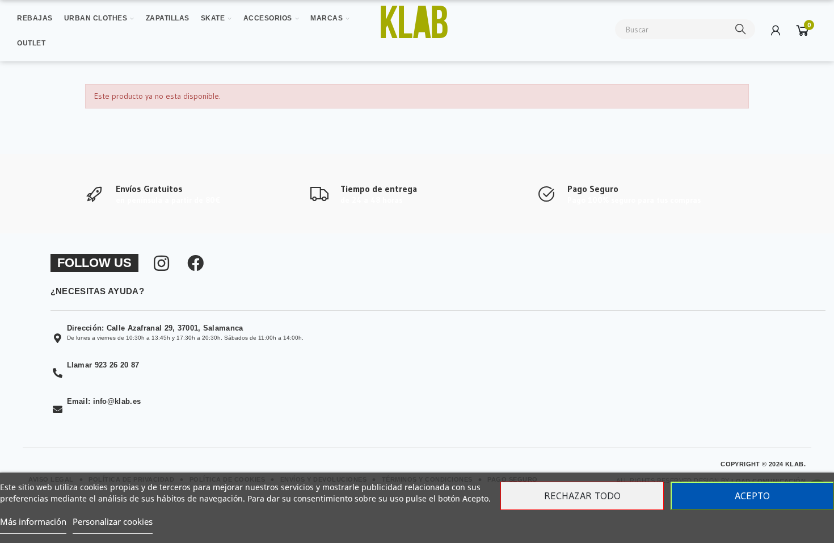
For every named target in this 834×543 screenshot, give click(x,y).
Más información (33, 521)
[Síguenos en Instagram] (161, 262)
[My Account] (775, 30)
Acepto (752, 496)
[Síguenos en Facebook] (195, 262)
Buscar (741, 29)
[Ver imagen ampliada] (414, 22)
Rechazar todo (582, 496)
